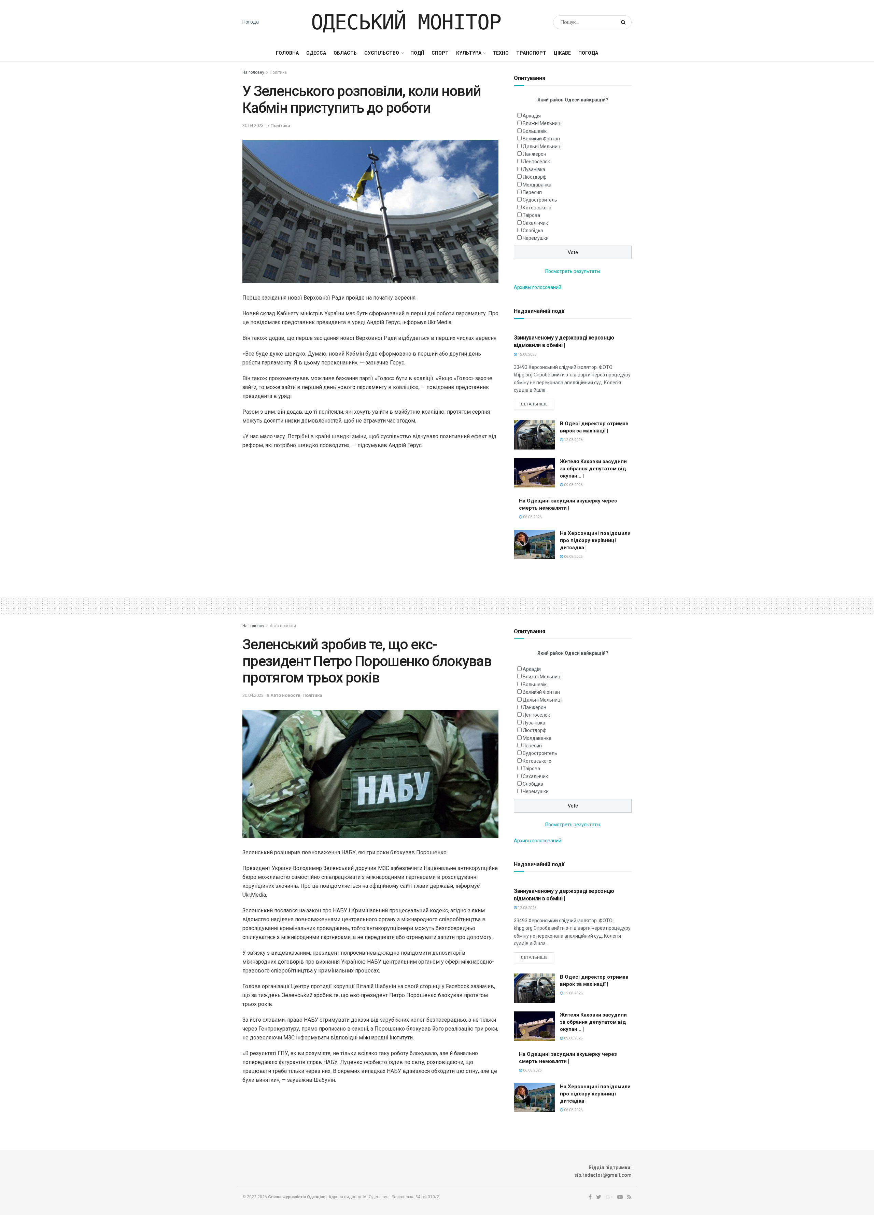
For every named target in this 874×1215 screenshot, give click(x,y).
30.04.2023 (253, 125)
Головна (287, 53)
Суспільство (381, 53)
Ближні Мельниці (542, 123)
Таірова (531, 215)
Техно (501, 53)
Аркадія (532, 116)
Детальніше (534, 404)
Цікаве (562, 53)
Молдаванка (537, 185)
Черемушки (536, 238)
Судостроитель (540, 200)
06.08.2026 (531, 517)
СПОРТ (440, 53)
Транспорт (531, 53)
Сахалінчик (535, 223)
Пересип (532, 192)
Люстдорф (535, 177)
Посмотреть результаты (572, 271)
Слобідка (533, 230)
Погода (250, 22)
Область (345, 53)
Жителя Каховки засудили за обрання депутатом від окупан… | (593, 468)
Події (417, 53)
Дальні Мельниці (542, 146)
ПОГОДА (588, 53)
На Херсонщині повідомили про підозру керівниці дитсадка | (595, 540)
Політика (278, 72)
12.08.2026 (526, 354)
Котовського (537, 207)
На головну (253, 72)
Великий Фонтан (541, 138)
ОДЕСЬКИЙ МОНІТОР (406, 22)
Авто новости (283, 625)
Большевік (535, 131)
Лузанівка (534, 169)
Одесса (316, 53)
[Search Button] (625, 22)
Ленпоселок (536, 161)
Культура (468, 53)
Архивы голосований (537, 287)
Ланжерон (534, 154)
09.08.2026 (572, 485)
